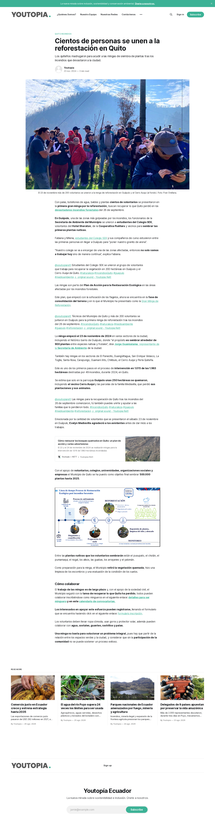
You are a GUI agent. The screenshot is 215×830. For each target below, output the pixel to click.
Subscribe (195, 14)
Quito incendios (63, 34)
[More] (141, 14)
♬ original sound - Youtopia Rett (92, 277)
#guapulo (118, 273)
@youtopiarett (63, 265)
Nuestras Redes (109, 14)
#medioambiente (64, 277)
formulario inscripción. (130, 613)
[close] (211, 3)
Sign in (180, 14)
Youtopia (69, 67)
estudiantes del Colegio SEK (91, 238)
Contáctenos (128, 14)
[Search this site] (171, 14)
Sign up (108, 765)
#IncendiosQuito (103, 273)
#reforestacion (74, 328)
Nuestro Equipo (88, 14)
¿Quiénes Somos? (66, 14)
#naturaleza (87, 273)
